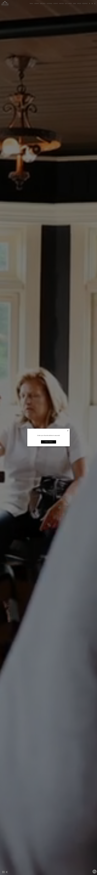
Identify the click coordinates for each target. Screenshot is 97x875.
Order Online (48, 442)
